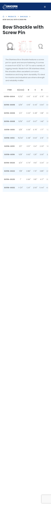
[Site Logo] (10, 6)
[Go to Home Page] (3, 16)
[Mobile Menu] (44, 7)
